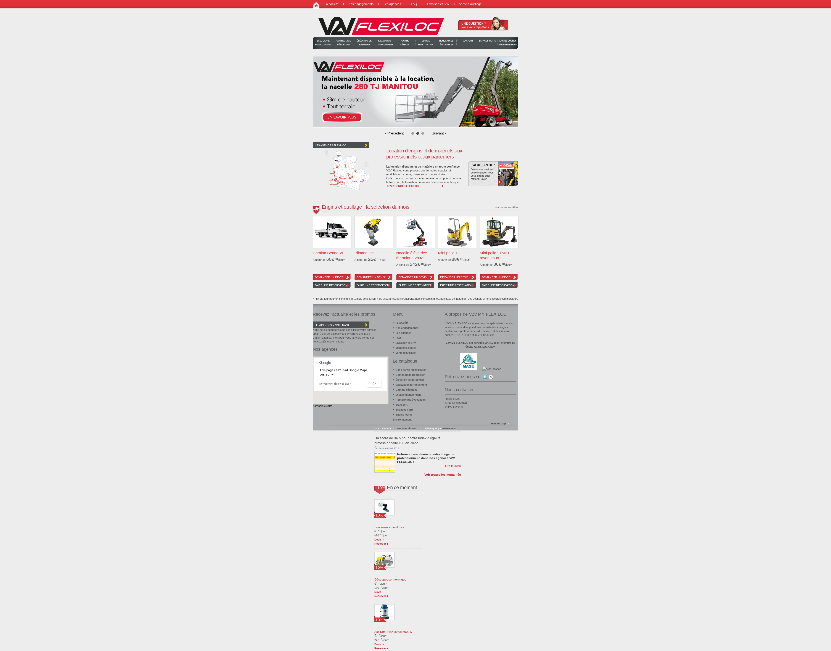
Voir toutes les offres (506, 207)
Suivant (438, 133)
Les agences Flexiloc (403, 186)
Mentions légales (406, 347)
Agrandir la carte (322, 406)
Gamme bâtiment (405, 43)
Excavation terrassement (384, 43)
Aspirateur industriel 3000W (393, 631)
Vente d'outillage (470, 4)
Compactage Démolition (344, 43)
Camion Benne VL (328, 253)
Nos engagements (361, 4)
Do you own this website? (335, 383)
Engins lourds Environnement (508, 43)
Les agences (392, 4)
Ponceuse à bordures (389, 527)
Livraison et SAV (438, 4)
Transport (467, 41)
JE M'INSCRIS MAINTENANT (332, 325)
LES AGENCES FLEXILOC (330, 145)
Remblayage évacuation (446, 43)
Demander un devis (329, 277)
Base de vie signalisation (323, 43)
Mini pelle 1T (449, 253)
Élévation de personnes (364, 43)
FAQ (414, 4)
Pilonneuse (364, 253)
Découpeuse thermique (390, 579)
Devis (378, 539)
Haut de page (498, 423)
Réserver (380, 543)
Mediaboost (449, 428)
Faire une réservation (331, 285)
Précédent (395, 133)
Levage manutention (425, 43)
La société (331, 4)
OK (374, 383)
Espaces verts (487, 41)
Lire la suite (453, 465)
